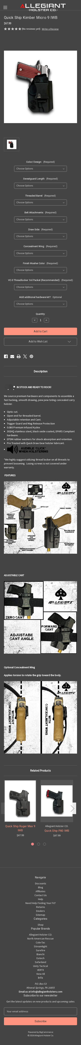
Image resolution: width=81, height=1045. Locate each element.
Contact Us (40, 895)
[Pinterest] (31, 356)
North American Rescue (40, 938)
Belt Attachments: (40, 212)
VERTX (40, 970)
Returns (40, 907)
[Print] (19, 356)
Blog (40, 887)
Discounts (40, 883)
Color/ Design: (40, 161)
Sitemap (40, 914)
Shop (41, 924)
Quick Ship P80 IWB (56, 830)
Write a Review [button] (50, 29)
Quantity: (40, 314)
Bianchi (40, 954)
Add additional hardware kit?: (40, 297)
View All (40, 974)
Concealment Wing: (41, 246)
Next (72, 808)
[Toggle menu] (5, 7)
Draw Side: (40, 229)
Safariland (40, 962)
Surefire (40, 950)
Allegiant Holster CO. (40, 934)
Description (40, 371)
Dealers (40, 911)
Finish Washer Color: (40, 263)
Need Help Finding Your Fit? (40, 903)
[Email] (12, 356)
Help (40, 899)
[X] (25, 356)
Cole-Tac (40, 942)
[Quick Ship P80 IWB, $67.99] (57, 801)
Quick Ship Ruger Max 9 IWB (20, 828)
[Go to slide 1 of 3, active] (32, 844)
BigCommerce (46, 1032)
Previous (5, 808)
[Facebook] (6, 356)
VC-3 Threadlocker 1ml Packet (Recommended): (40, 280)
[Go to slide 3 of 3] (44, 844)
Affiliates (40, 891)
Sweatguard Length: (40, 178)
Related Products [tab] (40, 770)
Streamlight (40, 946)
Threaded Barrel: (40, 195)
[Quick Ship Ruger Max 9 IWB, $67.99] (20, 801)
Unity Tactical (40, 966)
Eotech (40, 958)
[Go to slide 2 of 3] (38, 844)
